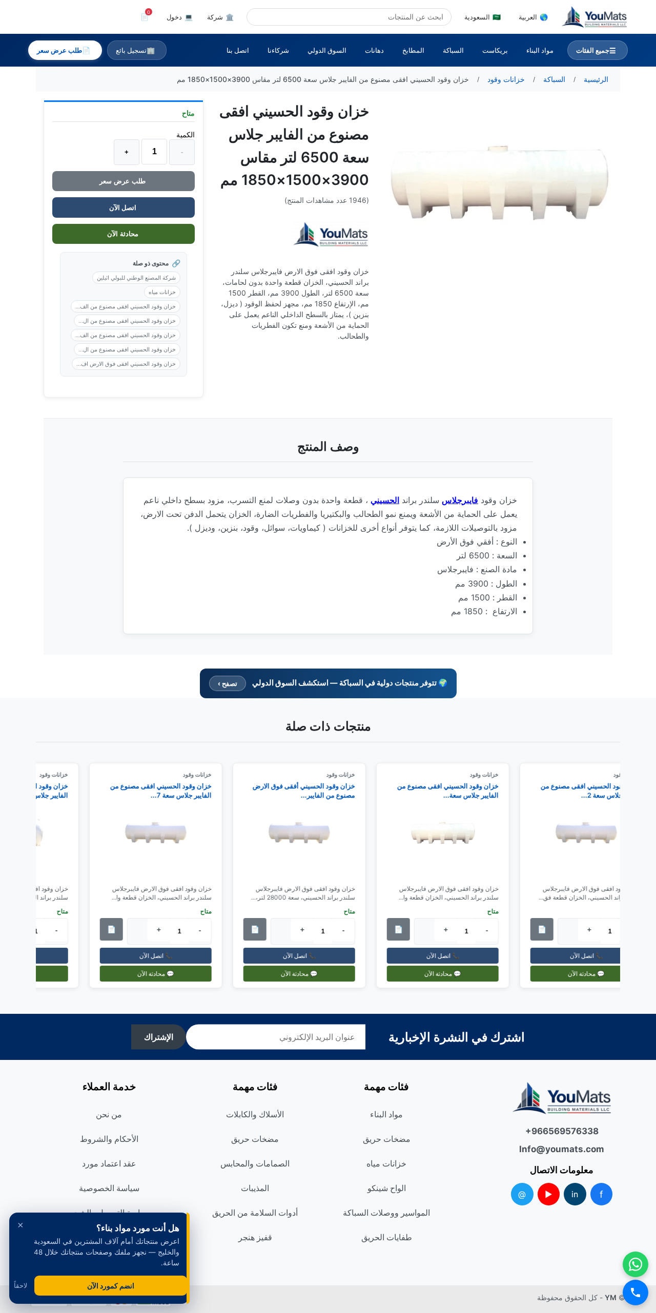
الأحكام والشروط (109, 1139)
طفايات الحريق (386, 1237)
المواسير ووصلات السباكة (386, 1212)
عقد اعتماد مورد (109, 1163)
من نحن (109, 1114)
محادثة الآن (123, 234)
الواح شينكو (386, 1188)
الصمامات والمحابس (255, 1163)
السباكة (453, 50)
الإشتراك (158, 1037)
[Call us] (635, 1292)
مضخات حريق (387, 1139)
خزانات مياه (162, 292)
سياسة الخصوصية (109, 1188)
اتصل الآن (123, 207)
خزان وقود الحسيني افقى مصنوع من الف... (125, 306)
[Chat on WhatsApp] (635, 1264)
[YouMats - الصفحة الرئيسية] (330, 234)
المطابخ (413, 50)
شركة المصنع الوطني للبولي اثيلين (136, 277)
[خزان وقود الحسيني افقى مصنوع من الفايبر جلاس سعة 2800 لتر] (591, 842)
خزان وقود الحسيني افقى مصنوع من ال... (127, 320)
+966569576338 (562, 1131)
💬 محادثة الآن (590, 973)
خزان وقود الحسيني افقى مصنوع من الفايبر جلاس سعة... (452, 790)
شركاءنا (278, 50)
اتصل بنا (238, 50)
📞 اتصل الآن (590, 956)
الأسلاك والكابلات (255, 1114)
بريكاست (495, 50)
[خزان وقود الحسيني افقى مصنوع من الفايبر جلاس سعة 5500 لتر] (447, 842)
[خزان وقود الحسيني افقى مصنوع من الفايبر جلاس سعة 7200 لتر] (160, 842)
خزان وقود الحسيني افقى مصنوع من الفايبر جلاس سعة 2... (596, 790)
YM (611, 1297)
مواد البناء (540, 50)
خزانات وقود (489, 774)
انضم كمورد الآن (110, 1285)
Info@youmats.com (561, 1149)
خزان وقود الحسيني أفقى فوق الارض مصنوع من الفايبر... (308, 790)
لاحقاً (20, 1285)
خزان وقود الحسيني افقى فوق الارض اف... (126, 363)
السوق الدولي (327, 50)
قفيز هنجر (255, 1237)
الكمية (185, 134)
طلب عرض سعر (123, 181)
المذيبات (255, 1188)
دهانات (374, 50)
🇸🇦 (482, 17)
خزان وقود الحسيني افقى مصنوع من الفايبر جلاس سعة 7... (165, 790)
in (574, 1194)
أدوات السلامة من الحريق (255, 1212)
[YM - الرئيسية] (594, 17)
